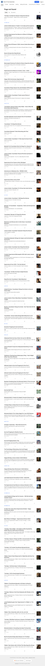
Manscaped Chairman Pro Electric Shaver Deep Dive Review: (19, 63)
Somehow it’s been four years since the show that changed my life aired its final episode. (19, 512)
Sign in (41, 1)
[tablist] (10, 12)
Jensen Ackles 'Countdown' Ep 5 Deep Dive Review (16, 247)
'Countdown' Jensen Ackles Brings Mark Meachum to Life (18, 315)
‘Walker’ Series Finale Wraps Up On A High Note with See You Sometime (19, 556)
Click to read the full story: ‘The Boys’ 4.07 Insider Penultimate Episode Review (18, 549)
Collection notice (31, 657)
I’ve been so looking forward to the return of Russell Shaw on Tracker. (18, 47)
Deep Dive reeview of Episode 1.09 (11, 189)
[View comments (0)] (15, 20)
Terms (26, 657)
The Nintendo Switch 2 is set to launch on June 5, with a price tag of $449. (19, 399)
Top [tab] (9, 12)
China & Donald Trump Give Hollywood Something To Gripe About (18, 347)
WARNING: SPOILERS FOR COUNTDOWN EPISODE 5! (14, 241)
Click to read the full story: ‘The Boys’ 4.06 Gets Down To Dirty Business (18, 567)
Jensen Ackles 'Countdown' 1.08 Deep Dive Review (16, 198)
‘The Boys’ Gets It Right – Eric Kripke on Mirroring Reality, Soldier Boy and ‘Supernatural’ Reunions (18, 529)
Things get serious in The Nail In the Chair (12, 199)
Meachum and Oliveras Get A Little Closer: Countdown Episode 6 (17, 222)
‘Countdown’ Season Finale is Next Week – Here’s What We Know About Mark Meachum (18, 107)
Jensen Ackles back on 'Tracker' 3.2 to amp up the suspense (19, 25)
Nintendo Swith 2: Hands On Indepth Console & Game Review (19, 397)
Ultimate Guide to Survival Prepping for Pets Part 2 (16, 365)
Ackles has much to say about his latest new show (14, 301)
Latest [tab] (6, 12)
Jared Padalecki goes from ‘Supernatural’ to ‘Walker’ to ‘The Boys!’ (18, 602)
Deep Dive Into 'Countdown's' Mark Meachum (15, 279)
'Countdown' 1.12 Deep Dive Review (12, 124)
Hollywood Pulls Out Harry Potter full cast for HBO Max (17, 338)
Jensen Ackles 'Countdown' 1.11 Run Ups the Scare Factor (18, 138)
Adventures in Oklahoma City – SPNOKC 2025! (15, 171)
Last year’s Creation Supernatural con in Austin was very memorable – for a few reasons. (19, 73)
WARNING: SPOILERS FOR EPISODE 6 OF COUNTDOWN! (15, 224)
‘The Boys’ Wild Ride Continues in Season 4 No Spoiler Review (19, 619)
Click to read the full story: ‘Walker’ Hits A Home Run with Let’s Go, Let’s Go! (19, 613)
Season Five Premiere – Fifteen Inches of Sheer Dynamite (15, 17)
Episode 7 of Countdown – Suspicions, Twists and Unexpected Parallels (19, 206)
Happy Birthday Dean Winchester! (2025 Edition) (16, 469)
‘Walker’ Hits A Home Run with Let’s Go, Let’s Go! (16, 612)
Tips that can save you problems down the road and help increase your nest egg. (19, 329)
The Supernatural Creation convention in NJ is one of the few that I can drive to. (19, 182)
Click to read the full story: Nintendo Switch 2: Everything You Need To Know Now (19, 630)
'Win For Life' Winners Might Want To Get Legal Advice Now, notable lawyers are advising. (19, 359)
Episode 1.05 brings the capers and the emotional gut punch (16, 248)
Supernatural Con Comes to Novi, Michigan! (15, 162)
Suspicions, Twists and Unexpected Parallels (13, 216)
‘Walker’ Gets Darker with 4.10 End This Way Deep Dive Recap (19, 645)
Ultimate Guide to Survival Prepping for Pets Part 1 (16, 372)
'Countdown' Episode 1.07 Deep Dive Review (15, 214)
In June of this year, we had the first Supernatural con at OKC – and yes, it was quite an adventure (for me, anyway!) (19, 173)
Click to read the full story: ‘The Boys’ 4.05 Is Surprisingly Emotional (17, 575)
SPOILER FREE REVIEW (8, 309)
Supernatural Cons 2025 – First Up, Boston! (15, 264)
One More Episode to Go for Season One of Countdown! (17, 116)
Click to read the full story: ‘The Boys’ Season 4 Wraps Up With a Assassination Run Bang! (17, 541)
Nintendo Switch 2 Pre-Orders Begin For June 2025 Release (19, 413)
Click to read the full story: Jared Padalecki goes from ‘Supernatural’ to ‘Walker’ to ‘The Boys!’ (18, 605)
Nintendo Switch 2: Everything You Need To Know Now (17, 628)
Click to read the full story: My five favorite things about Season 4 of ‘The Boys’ (18, 639)
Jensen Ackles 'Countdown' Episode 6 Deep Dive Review (18, 230)
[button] (2, 4)
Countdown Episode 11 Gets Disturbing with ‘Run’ (16, 131)
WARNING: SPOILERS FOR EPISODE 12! (12, 118)
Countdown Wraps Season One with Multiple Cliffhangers (18, 87)
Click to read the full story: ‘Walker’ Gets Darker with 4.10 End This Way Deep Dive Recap (18, 647)
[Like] (5, 20)
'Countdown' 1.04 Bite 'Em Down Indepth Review (16, 271)
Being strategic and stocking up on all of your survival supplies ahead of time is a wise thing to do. (18, 407)
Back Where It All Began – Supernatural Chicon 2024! (17, 518)
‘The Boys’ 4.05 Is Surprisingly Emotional (14, 573)
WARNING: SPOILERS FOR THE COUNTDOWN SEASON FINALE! (16, 89)
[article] (22, 18)
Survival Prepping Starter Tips (11, 440)
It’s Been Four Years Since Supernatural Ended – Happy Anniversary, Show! (17, 509)
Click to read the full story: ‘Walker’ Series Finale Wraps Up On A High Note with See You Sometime (19, 559)
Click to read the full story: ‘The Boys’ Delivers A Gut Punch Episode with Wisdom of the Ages (18, 595)
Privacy (23, 657)
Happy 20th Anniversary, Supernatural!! (14, 79)
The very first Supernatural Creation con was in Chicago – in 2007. (17, 520)
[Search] (39, 12)
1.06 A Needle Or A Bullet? (9, 232)
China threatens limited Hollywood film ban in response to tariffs (17, 349)
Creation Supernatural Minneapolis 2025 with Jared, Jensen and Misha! (19, 255)
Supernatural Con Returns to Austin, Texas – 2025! (16, 70)
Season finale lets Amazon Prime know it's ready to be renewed (17, 98)
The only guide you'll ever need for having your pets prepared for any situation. (18, 375)
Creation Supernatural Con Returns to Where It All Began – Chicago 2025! (18, 35)
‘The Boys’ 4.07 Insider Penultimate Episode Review (17, 547)
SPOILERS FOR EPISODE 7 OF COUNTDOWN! (13, 208)
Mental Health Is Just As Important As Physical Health (15, 391)
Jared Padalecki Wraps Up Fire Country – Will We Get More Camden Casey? (18, 497)
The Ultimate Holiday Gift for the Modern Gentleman (14, 64)
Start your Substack (19, 660)
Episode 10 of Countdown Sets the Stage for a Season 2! (18, 146)
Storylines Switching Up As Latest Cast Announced (14, 426)
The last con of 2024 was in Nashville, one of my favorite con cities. (17, 479)
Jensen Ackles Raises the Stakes (10, 273)
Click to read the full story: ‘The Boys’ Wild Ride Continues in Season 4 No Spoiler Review (19, 621)
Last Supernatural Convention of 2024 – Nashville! (16, 477)
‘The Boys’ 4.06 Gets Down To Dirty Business (15, 566)
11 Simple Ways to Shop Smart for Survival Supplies (16, 404)
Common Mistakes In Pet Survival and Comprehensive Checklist (17, 367)
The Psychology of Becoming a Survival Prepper (16, 449)
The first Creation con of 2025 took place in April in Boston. (16, 266)
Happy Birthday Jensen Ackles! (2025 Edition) (15, 457)
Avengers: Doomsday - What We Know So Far (15, 424)
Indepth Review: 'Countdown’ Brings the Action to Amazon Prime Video (18, 290)
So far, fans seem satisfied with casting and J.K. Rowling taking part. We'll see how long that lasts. (19, 340)
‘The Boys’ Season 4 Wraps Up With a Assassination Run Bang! (19, 538)
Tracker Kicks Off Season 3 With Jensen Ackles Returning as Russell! (19, 45)
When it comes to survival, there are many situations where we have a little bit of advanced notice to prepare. (19, 434)
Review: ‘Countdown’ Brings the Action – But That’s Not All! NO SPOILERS (19, 307)
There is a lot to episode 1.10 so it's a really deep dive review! (16, 156)
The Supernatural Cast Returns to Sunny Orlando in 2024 (18, 485)
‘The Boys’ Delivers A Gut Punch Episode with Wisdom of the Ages (19, 592)
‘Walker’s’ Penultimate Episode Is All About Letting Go (17, 583)
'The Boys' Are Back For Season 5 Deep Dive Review (16, 15)
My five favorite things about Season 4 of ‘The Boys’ (17, 636)
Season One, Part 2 (8, 133)
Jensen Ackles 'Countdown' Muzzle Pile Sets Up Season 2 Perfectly (18, 154)
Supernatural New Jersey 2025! (12, 179)
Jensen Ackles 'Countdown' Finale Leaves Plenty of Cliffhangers (17, 96)
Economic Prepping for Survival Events (13, 326)
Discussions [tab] (13, 12)
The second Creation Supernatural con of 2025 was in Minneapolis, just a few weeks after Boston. (19, 258)
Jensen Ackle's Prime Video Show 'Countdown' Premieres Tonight (18, 298)
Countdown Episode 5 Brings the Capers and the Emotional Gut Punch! (18, 239)
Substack (16, 663)
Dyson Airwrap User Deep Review (12, 53)
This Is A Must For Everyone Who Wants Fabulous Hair (15, 54)
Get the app (28, 660)
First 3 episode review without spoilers (12, 292)
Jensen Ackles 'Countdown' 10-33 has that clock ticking (18, 188)
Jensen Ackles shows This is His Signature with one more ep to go (17, 125)
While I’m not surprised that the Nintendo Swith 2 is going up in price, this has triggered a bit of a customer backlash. (19, 383)
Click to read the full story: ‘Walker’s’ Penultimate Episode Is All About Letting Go (18, 585)
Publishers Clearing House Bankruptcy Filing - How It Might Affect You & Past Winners (19, 356)
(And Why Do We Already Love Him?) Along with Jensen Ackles (17, 280)
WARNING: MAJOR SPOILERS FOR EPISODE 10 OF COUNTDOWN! (17, 147)
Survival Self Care (8, 390)
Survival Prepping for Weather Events (13, 432)
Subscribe (37, 1)
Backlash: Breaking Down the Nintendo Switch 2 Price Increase (19, 381)
